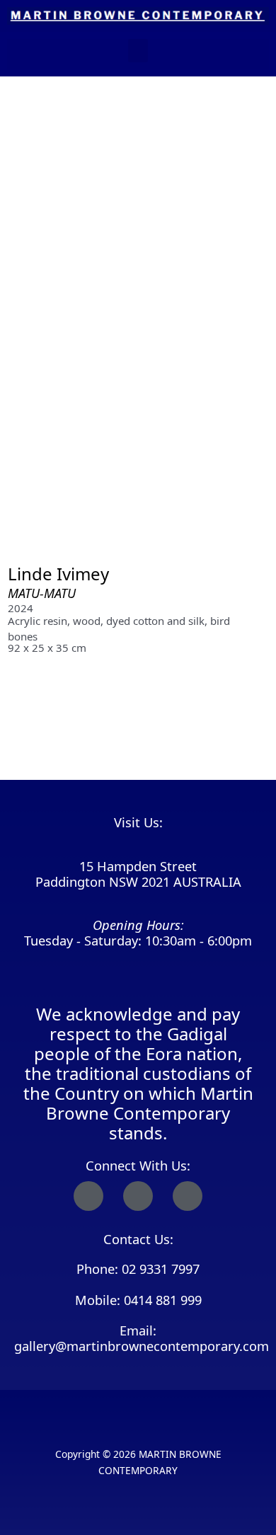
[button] (138, 50)
